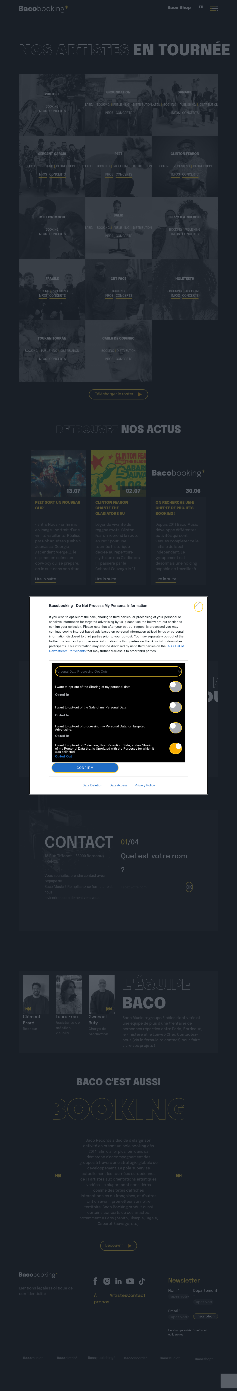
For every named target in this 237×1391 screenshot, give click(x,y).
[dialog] (118, 695)
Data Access (118, 785)
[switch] (175, 686)
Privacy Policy (145, 785)
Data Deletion (92, 785)
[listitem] (118, 671)
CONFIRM (85, 768)
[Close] (198, 607)
